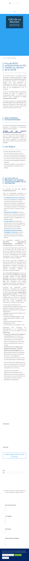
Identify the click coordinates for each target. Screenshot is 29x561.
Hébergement (9, 540)
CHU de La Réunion (10, 507)
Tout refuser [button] (5, 557)
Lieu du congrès (10, 544)
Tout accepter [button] (18, 555)
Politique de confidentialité (12, 511)
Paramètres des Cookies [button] (8, 555)
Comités (8, 520)
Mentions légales (10, 509)
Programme (9, 518)
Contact (8, 546)
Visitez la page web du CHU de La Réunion (14, 455)
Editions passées (10, 522)
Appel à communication (11, 533)
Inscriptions (9, 531)
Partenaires (9, 523)
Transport (8, 542)
